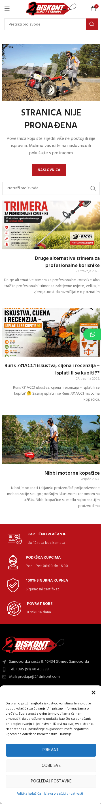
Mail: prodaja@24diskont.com (34, 676)
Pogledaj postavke (51, 781)
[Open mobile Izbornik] (7, 8)
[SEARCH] (92, 24)
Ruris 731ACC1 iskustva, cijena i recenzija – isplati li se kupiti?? (52, 369)
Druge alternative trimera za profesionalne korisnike (67, 262)
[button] (93, 692)
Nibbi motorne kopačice (72, 473)
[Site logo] (51, 8)
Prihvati (51, 750)
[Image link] (33, 644)
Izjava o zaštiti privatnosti (63, 794)
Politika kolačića (28, 794)
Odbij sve (51, 765)
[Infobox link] (37, 539)
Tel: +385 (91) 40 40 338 (29, 669)
